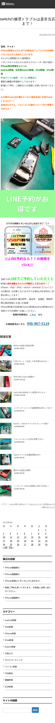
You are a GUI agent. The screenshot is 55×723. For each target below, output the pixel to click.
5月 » (11, 547)
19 (18, 540)
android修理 (10, 620)
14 (32, 537)
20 (25, 540)
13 (25, 537)
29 (39, 544)
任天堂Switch (48, 504)
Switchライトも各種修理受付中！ (27, 454)
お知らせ (21, 504)
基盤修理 (9, 679)
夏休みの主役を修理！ (22, 470)
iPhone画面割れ (12, 567)
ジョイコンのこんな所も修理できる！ (29, 439)
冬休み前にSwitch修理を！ (24, 376)
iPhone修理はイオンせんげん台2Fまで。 (23, 580)
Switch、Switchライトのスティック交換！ (31, 423)
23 (46, 540)
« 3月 (5, 547)
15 (39, 537)
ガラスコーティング (14, 660)
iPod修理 (9, 640)
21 (32, 540)
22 (39, 540)
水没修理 (9, 686)
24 (4, 544)
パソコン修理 (11, 666)
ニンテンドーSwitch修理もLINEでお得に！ (31, 486)
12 (18, 537)
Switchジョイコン (35, 504)
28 (32, 544)
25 (11, 544)
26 (18, 544)
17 (4, 540)
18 (11, 540)
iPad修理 (9, 626)
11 (11, 537)
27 (25, 544)
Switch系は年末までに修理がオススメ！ (30, 392)
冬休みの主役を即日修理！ (24, 345)
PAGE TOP (50, 698)
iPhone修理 (10, 633)
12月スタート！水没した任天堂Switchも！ (31, 361)
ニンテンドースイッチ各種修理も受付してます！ (33, 408)
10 (4, 537)
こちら (33, 314)
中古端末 (9, 673)
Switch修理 (14, 504)
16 (46, 537)
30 (46, 544)
